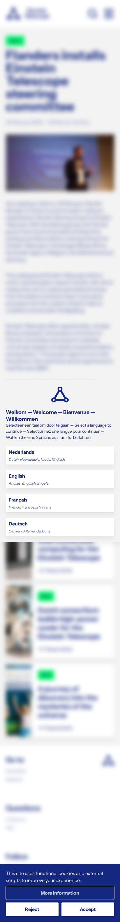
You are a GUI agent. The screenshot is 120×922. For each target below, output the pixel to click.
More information (60, 893)
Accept (88, 909)
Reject (32, 909)
